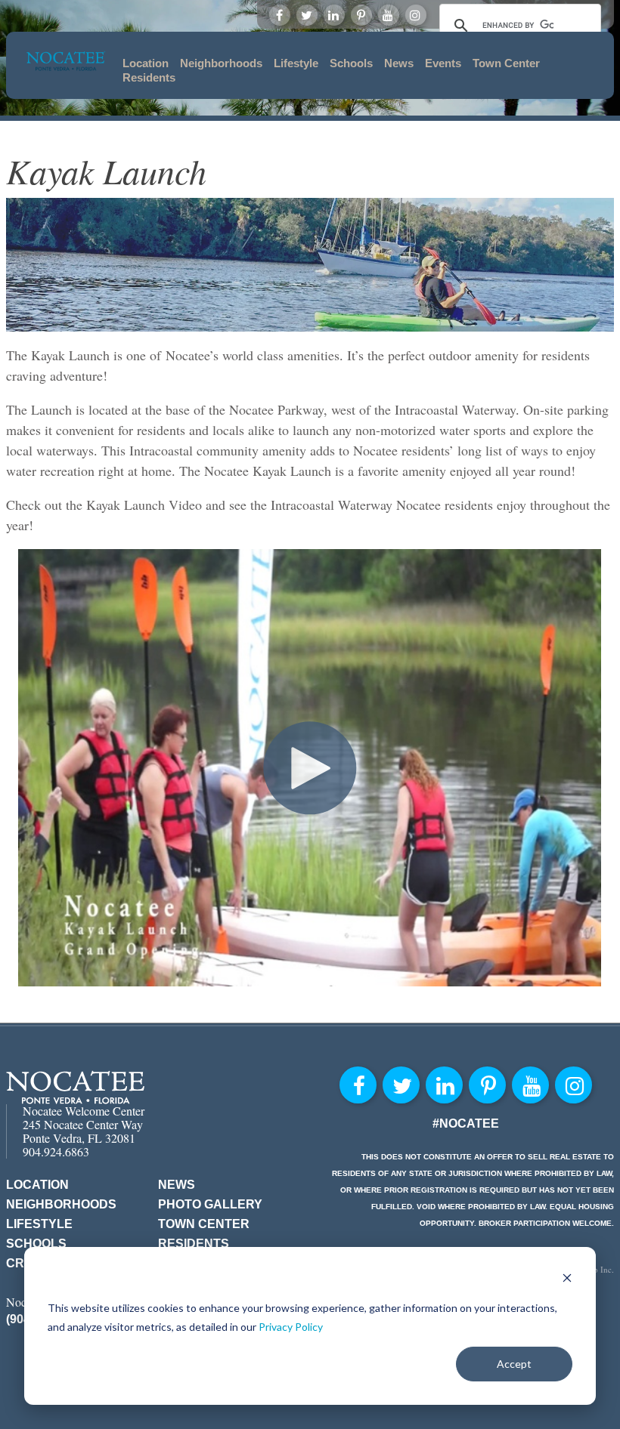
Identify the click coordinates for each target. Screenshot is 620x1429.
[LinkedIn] (334, 15)
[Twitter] (307, 15)
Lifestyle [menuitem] (296, 63)
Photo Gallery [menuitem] (210, 1204)
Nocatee (75, 1087)
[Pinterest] (361, 15)
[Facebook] (279, 15)
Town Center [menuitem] (506, 63)
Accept (514, 1363)
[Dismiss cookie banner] (567, 1279)
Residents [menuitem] (148, 77)
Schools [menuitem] (351, 63)
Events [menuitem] (443, 63)
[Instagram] (415, 15)
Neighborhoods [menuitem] (221, 63)
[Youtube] (388, 15)
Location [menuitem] (145, 63)
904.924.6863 (56, 1151)
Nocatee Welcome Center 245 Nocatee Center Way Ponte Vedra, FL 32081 (83, 1124)
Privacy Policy (291, 1326)
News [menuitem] (399, 63)
